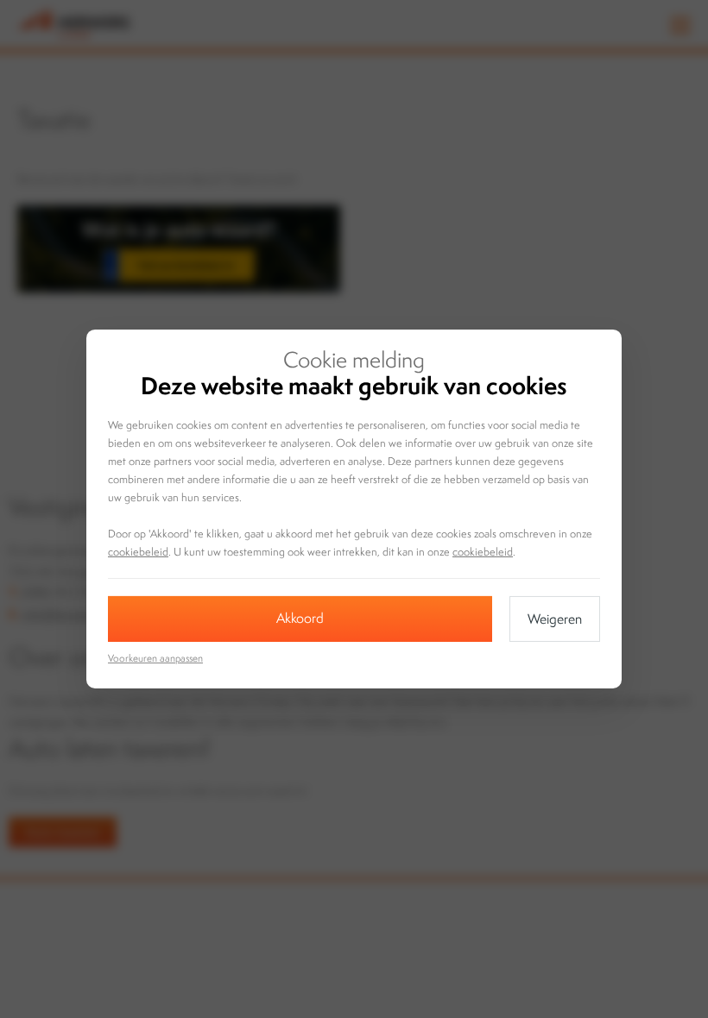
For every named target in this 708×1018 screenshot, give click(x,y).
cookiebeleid (138, 551)
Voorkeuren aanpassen (155, 658)
